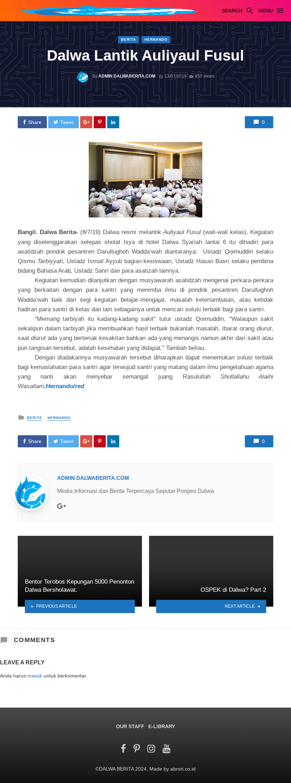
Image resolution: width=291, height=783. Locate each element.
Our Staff (130, 726)
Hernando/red (65, 386)
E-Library (161, 726)
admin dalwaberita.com (126, 76)
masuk (34, 676)
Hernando (156, 39)
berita (128, 39)
